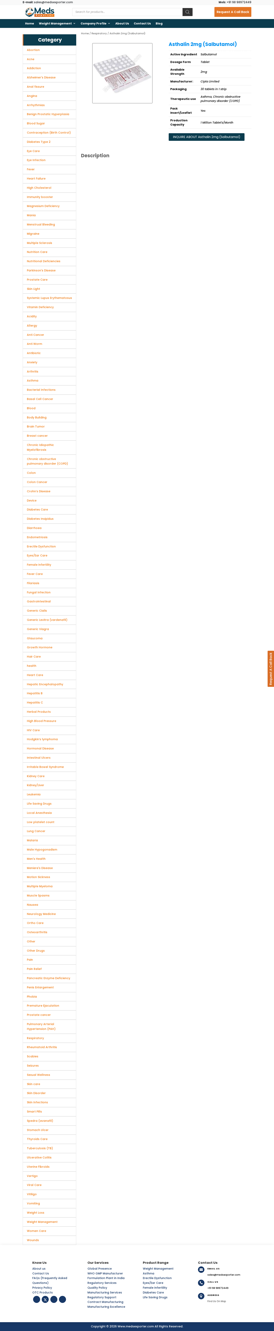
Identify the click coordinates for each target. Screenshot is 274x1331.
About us (122, 23)
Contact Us (142, 23)
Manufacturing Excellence (106, 1307)
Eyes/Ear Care (153, 1283)
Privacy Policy (42, 1288)
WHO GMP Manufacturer (105, 1273)
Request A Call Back (233, 12)
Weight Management (55, 23)
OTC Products (42, 1292)
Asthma (148, 1273)
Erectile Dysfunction (157, 1278)
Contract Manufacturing (105, 1302)
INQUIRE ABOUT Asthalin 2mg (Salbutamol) (206, 137)
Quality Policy (97, 1288)
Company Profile (94, 23)
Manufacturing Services (104, 1292)
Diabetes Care (153, 1292)
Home (29, 23)
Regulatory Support (101, 1297)
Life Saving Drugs (155, 1297)
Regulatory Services (102, 1283)
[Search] (188, 12)
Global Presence (99, 1269)
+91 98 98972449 (235, 2)
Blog (159, 23)
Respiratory (99, 33)
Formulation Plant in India (106, 1278)
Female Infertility (155, 1288)
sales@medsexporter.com (48, 2)
